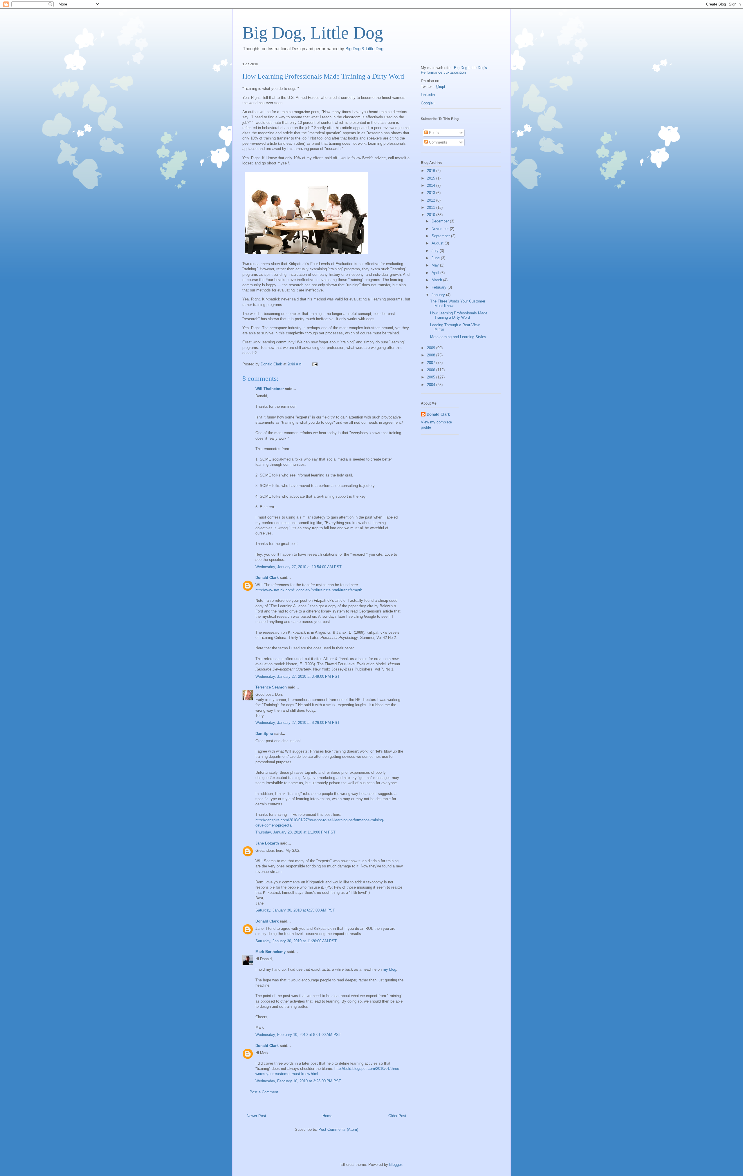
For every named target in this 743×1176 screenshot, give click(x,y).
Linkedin (428, 95)
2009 (431, 348)
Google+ (428, 103)
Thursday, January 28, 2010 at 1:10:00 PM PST (295, 832)
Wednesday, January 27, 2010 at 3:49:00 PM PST (297, 676)
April (436, 273)
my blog (389, 969)
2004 (431, 385)
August (438, 243)
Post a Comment (264, 1092)
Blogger (395, 1164)
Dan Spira (264, 733)
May (436, 265)
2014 (431, 185)
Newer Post (256, 1116)
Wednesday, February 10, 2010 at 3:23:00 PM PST (298, 1081)
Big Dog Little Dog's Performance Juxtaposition (454, 70)
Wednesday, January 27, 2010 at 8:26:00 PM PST (297, 722)
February (440, 287)
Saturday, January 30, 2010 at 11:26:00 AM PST (296, 941)
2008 (431, 355)
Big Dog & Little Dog (364, 48)
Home (327, 1116)
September (441, 236)
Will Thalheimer (269, 389)
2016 (431, 170)
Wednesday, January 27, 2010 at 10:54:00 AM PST (298, 567)
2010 (431, 215)
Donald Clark (267, 577)
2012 (431, 200)
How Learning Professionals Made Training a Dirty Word (458, 315)
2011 (431, 207)
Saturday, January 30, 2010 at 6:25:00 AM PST (295, 910)
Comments (437, 142)
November (441, 228)
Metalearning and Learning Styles (458, 337)
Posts (433, 133)
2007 (431, 362)
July (436, 251)
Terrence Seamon (271, 687)
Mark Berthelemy (270, 952)
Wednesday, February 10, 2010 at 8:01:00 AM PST (298, 1034)
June (436, 258)
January (439, 295)
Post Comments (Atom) (338, 1129)
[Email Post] (314, 364)
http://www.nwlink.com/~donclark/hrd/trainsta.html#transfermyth (308, 590)
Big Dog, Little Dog (312, 32)
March (437, 280)
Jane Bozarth (267, 843)
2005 (431, 377)
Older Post (397, 1116)
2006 (431, 370)
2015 (431, 178)
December (441, 221)
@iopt (440, 86)
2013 (431, 193)
